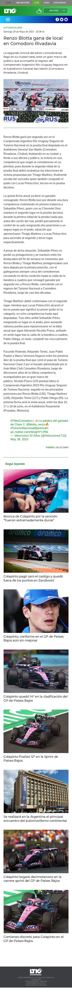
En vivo (54, 10)
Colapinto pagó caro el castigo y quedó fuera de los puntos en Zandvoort (33, 578)
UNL (9, 2)
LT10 (36, 2)
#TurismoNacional (22, 428)
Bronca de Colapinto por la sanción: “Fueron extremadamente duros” (30, 518)
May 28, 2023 (19, 439)
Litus (46, 2)
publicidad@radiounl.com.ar (36, 983)
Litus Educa (59, 2)
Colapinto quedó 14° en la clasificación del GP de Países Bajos (35, 699)
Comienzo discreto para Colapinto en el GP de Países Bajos (33, 939)
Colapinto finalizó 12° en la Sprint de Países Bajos (30, 759)
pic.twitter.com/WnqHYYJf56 (29, 432)
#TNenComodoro (21, 420)
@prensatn (41, 428)
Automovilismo (12, 27)
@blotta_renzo (35, 424)
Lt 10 (10, 10)
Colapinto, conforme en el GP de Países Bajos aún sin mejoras (33, 639)
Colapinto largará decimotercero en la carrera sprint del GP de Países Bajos (32, 879)
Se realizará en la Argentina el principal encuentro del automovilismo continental (35, 819)
